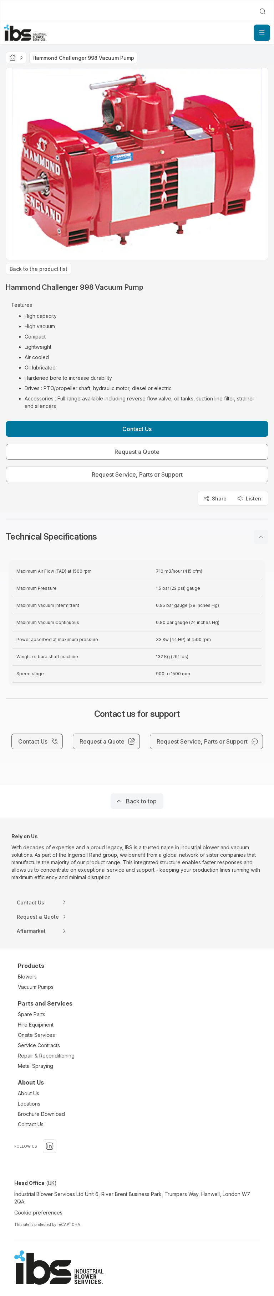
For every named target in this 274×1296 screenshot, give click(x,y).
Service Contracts (39, 1045)
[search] (262, 11)
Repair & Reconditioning (46, 1056)
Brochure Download (41, 1114)
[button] (137, 537)
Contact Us (31, 1124)
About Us (28, 1093)
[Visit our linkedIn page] (49, 1146)
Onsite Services (36, 1035)
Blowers (27, 977)
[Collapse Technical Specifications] (261, 537)
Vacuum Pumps (36, 987)
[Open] (262, 33)
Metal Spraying (35, 1066)
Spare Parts (31, 1014)
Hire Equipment (36, 1025)
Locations (29, 1104)
